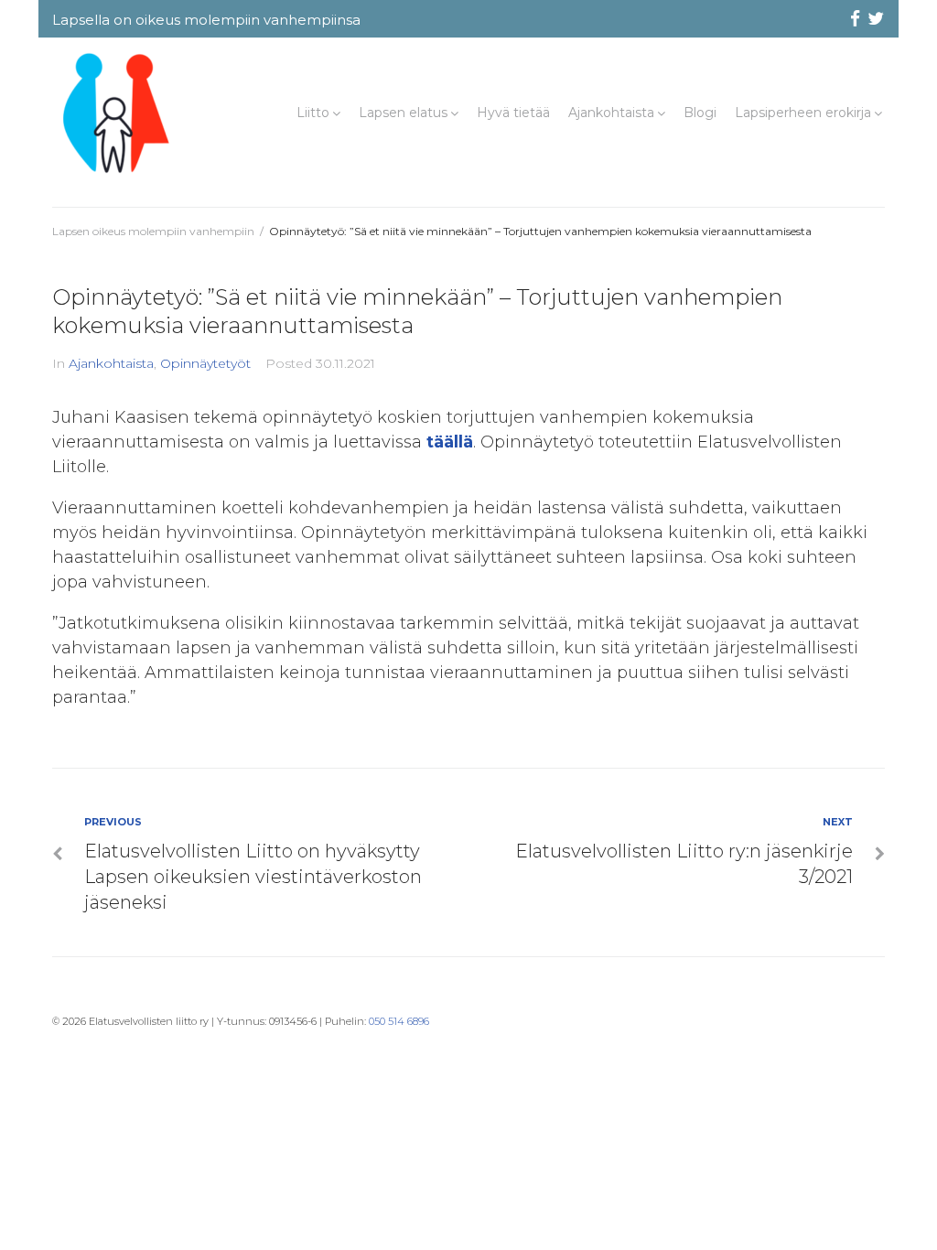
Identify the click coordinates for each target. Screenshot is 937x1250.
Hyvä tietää (513, 112)
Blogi (700, 112)
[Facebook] (854, 19)
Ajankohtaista (611, 112)
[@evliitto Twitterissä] (876, 19)
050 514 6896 (399, 1021)
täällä (449, 442)
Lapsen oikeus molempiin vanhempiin (153, 231)
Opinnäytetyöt (205, 363)
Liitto (312, 112)
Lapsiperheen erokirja (803, 112)
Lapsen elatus (403, 112)
